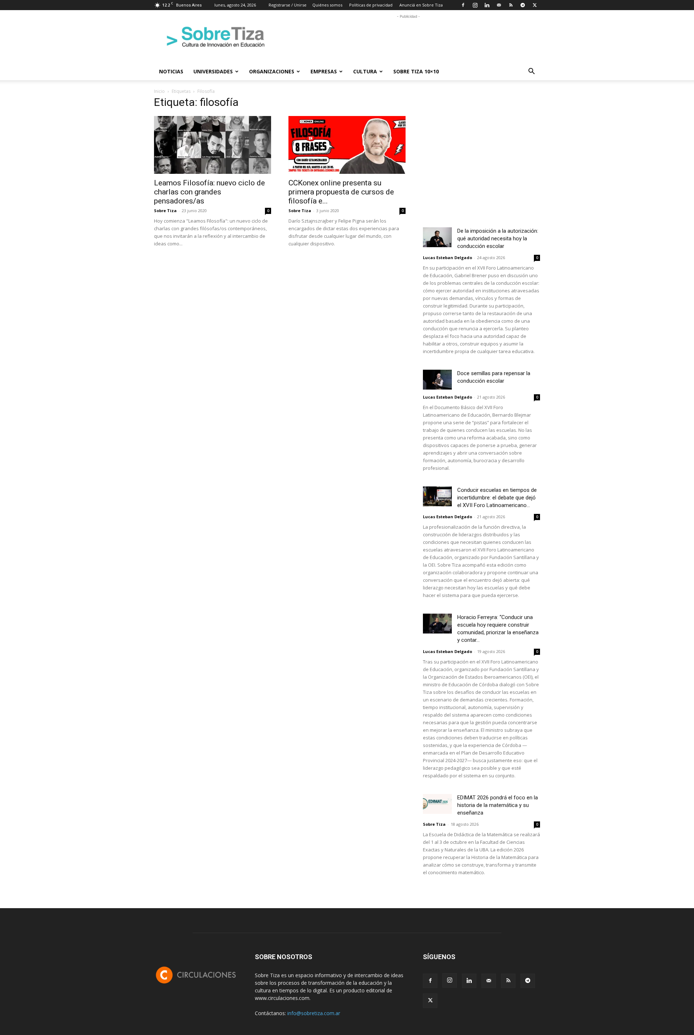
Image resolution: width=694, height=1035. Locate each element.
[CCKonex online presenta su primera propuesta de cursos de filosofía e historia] (347, 145)
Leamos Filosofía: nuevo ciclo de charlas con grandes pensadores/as (209, 192)
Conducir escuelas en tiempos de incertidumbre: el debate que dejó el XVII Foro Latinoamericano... (497, 497)
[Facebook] (463, 5)
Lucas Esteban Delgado (447, 257)
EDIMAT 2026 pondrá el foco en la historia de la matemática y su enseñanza (497, 805)
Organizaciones (271, 71)
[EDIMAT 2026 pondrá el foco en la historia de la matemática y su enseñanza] (437, 804)
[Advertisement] (408, 36)
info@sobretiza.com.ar (313, 1013)
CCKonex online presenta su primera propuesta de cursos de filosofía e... (341, 192)
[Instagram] (475, 5)
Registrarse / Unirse (288, 5)
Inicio (159, 91)
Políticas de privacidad (371, 5)
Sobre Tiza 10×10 (416, 71)
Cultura (365, 71)
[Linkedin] (486, 5)
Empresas (323, 71)
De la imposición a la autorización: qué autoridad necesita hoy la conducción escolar (497, 238)
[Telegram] (522, 5)
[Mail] (498, 5)
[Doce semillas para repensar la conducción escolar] (437, 380)
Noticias (171, 71)
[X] (534, 5)
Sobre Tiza (165, 210)
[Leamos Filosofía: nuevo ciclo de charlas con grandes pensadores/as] (212, 145)
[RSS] (510, 5)
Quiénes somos (327, 5)
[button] (531, 72)
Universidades (213, 71)
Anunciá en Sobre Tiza (421, 5)
